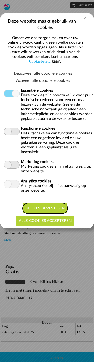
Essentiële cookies (37, 90)
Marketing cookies (37, 162)
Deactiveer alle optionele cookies (43, 74)
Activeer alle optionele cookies (43, 81)
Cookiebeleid (40, 61)
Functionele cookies (38, 128)
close (84, 19)
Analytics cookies (36, 181)
